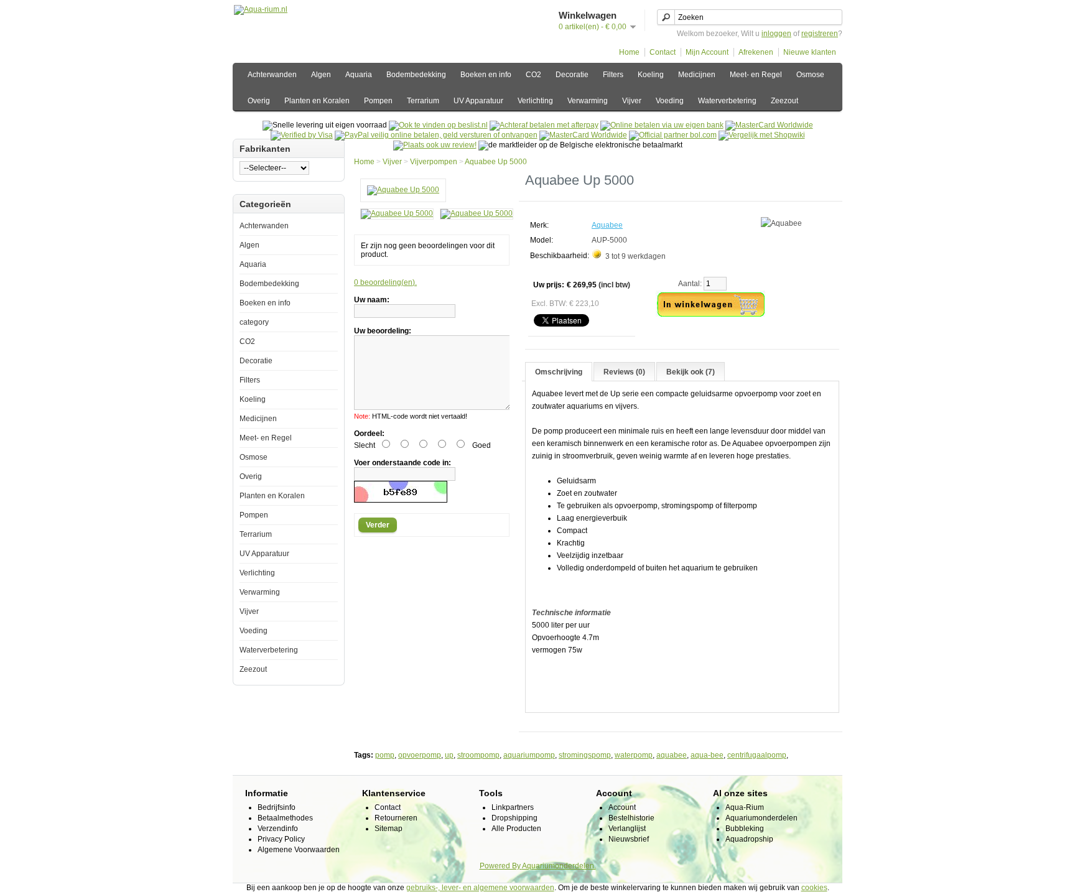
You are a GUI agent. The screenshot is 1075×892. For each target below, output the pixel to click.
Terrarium (423, 100)
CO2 (533, 74)
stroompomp (478, 755)
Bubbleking (744, 828)
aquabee (671, 755)
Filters (613, 74)
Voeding (670, 100)
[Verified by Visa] (302, 135)
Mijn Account (707, 52)
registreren (819, 33)
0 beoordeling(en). (385, 282)
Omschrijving (558, 372)
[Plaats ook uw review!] (435, 145)
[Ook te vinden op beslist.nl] (438, 125)
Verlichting (535, 100)
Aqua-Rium (744, 807)
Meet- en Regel (756, 74)
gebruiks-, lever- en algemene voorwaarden (480, 887)
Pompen (378, 100)
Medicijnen (696, 74)
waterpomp (634, 755)
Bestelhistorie (631, 818)
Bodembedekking (416, 74)
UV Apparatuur (478, 100)
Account (622, 807)
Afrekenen (755, 52)
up (449, 755)
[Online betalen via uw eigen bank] (662, 125)
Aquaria (358, 74)
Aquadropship (749, 839)
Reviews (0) (624, 372)
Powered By (501, 866)
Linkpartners (512, 807)
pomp (384, 755)
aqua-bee (707, 755)
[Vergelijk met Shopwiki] (762, 135)
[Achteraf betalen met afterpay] (544, 125)
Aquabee (607, 225)
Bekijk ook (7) (690, 372)
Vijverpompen (433, 161)
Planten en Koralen (317, 100)
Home (629, 52)
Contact (662, 52)
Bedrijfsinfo (277, 807)
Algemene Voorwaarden (299, 849)
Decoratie (572, 74)
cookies (814, 887)
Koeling (651, 74)
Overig (259, 100)
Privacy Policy (281, 839)
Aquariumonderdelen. (559, 866)
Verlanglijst (627, 828)
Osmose (810, 74)
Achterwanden (272, 74)
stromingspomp (585, 755)
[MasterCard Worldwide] (769, 125)
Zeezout (784, 100)
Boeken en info (485, 74)
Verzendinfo (278, 828)
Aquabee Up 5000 (496, 161)
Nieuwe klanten (809, 52)
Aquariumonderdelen (761, 818)
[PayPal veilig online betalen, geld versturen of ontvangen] (436, 135)
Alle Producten (516, 828)
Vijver (631, 100)
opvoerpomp (419, 755)
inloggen (776, 33)
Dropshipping (514, 818)
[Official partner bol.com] (673, 135)
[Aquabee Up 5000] (403, 189)
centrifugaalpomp (756, 755)
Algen (321, 74)
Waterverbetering (727, 100)
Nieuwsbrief (628, 839)
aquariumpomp (529, 755)
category (254, 322)
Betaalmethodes (285, 818)
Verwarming (587, 100)
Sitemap (389, 828)
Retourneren (396, 818)
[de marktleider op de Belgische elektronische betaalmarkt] (583, 135)
